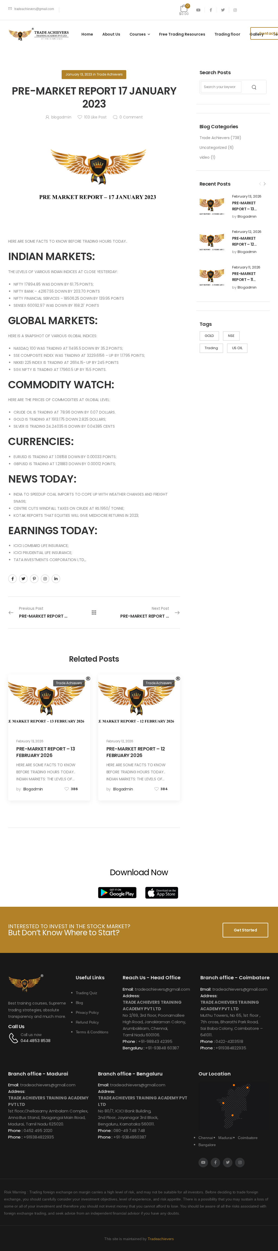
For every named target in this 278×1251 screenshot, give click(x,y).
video (205, 157)
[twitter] (223, 9)
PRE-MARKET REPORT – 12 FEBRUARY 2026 (246, 244)
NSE (231, 335)
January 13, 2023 (78, 74)
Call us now (31, 1034)
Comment (131, 117)
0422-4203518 (229, 1041)
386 (74, 789)
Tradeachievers (161, 1239)
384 (164, 789)
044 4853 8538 (35, 1040)
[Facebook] (12, 578)
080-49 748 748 (129, 1130)
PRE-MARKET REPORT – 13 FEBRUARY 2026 (246, 209)
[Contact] (14, 1038)
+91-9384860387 (129, 1137)
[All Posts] (94, 612)
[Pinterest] (34, 578)
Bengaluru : (133, 1048)
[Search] (254, 87)
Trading (211, 348)
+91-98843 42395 (155, 1041)
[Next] (264, 184)
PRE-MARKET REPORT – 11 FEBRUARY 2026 (246, 280)
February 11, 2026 (246, 267)
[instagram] (235, 9)
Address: (131, 996)
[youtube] (198, 9)
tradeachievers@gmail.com (162, 989)
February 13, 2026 (247, 196)
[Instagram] (45, 578)
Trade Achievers (215, 137)
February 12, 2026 (247, 231)
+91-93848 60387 (162, 1048)
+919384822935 (231, 1048)
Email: (128, 989)
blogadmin (247, 216)
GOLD (209, 335)
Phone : (130, 1041)
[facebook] (210, 9)
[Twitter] (23, 578)
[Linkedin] (56, 578)
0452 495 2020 (38, 1130)
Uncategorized (213, 147)
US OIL (237, 348)
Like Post (95, 117)
